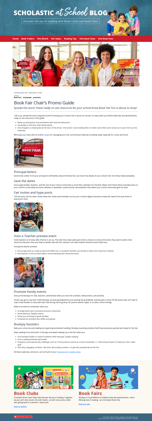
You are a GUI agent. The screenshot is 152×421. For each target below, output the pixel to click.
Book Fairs (17, 97)
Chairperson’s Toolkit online (69, 352)
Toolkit (47, 135)
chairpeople (27, 97)
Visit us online (20, 407)
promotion (37, 97)
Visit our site (84, 404)
